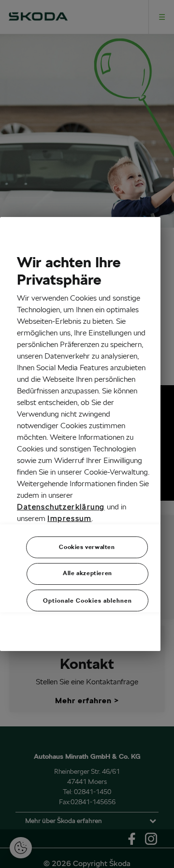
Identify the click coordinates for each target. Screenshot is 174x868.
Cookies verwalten (87, 546)
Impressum (69, 518)
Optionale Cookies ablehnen (87, 600)
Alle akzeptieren (87, 573)
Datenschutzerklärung (61, 506)
